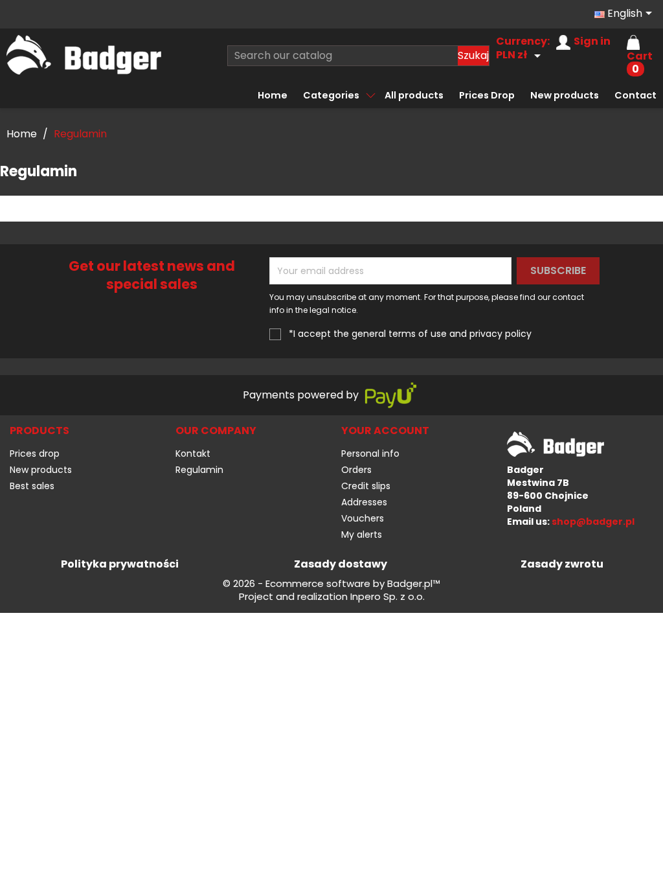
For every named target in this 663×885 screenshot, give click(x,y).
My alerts (361, 534)
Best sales (32, 485)
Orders (356, 469)
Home (272, 95)
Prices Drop (487, 95)
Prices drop (35, 453)
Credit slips (365, 485)
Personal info (370, 453)
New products (564, 95)
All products (414, 95)
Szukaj (473, 55)
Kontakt (192, 453)
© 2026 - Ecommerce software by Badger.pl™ (331, 583)
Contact (635, 95)
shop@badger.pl (593, 521)
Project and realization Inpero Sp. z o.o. (332, 596)
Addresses (364, 502)
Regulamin (199, 469)
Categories (331, 95)
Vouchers (362, 518)
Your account (385, 430)
